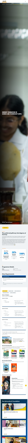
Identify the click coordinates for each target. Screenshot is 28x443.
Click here (3, 348)
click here (20, 341)
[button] (2, 385)
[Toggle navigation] (25, 1)
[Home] (4, 1)
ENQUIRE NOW (5, 227)
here (14, 244)
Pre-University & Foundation (9, 4)
